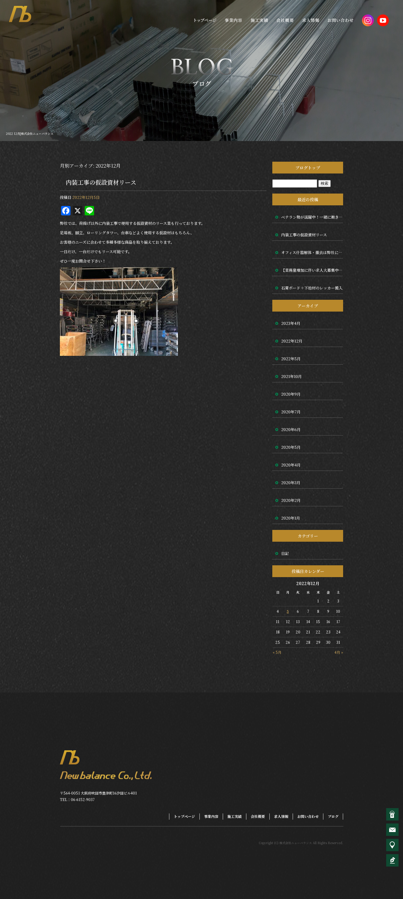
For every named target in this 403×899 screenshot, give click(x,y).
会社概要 (285, 20)
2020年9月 (291, 394)
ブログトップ (307, 168)
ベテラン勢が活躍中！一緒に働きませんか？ (312, 217)
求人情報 (312, 20)
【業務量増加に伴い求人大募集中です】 (312, 270)
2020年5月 (291, 447)
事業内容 (232, 20)
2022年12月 (291, 341)
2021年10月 (291, 376)
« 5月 (277, 652)
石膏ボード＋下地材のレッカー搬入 (312, 288)
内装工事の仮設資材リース (101, 182)
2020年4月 (291, 465)
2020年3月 (290, 482)
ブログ (333, 816)
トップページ (204, 20)
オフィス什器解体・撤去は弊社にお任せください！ (312, 252)
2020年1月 (290, 518)
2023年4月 (290, 323)
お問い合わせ (341, 20)
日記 (285, 553)
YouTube (382, 20)
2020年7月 (291, 412)
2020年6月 (291, 429)
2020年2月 (291, 500)
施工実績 (258, 20)
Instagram (367, 20)
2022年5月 (291, 358)
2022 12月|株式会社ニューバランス (29, 133)
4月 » (339, 652)
